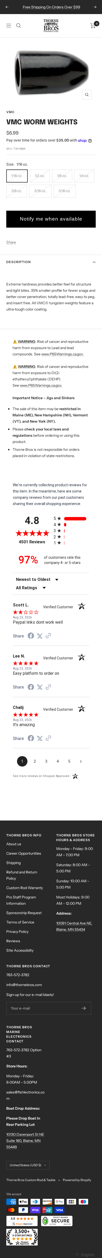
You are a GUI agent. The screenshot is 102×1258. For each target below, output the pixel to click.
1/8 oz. (62, 175)
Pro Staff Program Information (21, 900)
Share (11, 242)
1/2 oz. (40, 175)
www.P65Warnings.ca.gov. (62, 354)
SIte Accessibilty (19, 950)
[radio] (71, 518)
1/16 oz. (17, 175)
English (87, 1254)
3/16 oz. (40, 191)
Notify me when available (51, 219)
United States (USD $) (25, 1165)
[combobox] (84, 1254)
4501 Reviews (35, 541)
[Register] (84, 1008)
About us (13, 844)
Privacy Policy (17, 931)
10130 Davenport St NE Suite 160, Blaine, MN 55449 (25, 1140)
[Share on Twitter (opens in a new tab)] (40, 636)
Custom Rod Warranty (24, 887)
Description (18, 262)
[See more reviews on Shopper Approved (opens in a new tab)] (48, 636)
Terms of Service (20, 922)
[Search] (18, 25)
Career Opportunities (23, 853)
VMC (10, 112)
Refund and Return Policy (21, 875)
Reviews (13, 941)
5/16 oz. (65, 191)
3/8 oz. (16, 191)
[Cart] (93, 25)
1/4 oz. (84, 175)
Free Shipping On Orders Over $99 (51, 7)
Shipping (13, 862)
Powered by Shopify (77, 1180)
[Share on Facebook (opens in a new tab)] (31, 636)
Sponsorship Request (24, 912)
